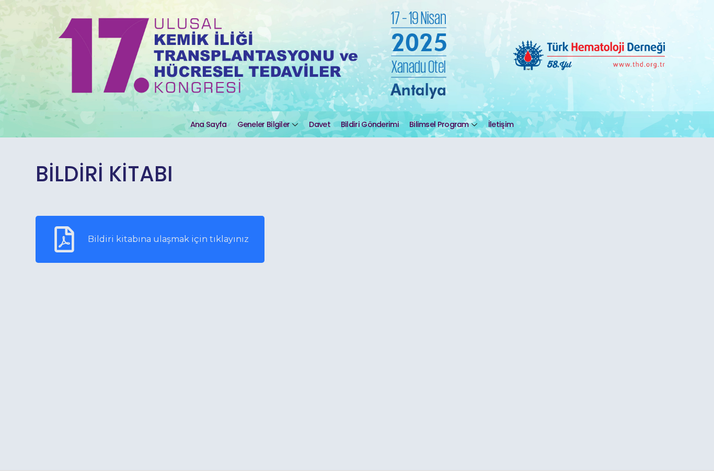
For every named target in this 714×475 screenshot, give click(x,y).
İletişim (500, 124)
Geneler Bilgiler (263, 124)
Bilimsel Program (439, 124)
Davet (319, 124)
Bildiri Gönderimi (370, 124)
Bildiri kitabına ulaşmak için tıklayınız (168, 239)
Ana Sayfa (208, 124)
